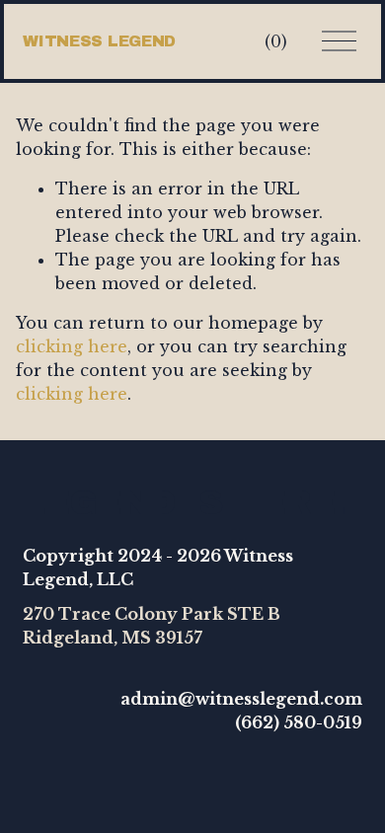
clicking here (71, 346)
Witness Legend (99, 41)
